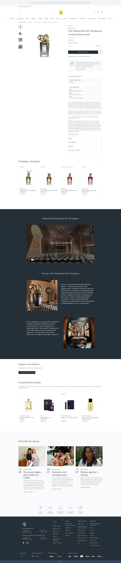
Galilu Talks (27, 469)
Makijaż (46, 18)
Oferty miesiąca (102, 18)
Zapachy (33, 18)
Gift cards (82, 18)
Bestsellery (20, 18)
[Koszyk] (102, 12)
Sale (110, 18)
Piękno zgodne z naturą (89, 473)
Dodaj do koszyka (83, 52)
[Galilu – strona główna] (60, 12)
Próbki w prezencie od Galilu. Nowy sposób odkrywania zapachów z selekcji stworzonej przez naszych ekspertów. (60, 2)
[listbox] (85, 46)
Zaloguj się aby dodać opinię (27, 372)
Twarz (40, 18)
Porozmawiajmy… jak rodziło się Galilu (33, 475)
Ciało (52, 18)
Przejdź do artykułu (28, 491)
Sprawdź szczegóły (79, 69)
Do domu (64, 18)
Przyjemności (73, 18)
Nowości (12, 18)
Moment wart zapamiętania (59, 473)
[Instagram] (27, 543)
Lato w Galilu (92, 18)
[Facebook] (23, 543)
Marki (27, 18)
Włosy (58, 18)
